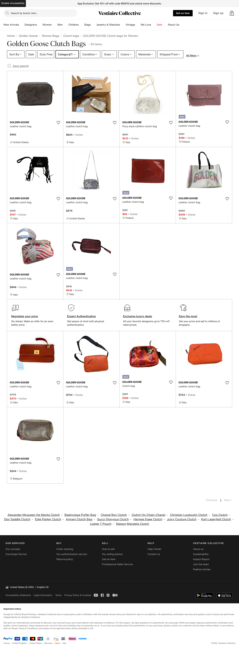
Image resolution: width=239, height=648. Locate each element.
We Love (146, 25)
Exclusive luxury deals (137, 316)
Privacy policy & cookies (77, 595)
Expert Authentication (81, 316)
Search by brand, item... (24, 13)
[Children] (81, 24)
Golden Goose (28, 36)
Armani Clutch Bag (79, 519)
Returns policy (64, 559)
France (6, 643)
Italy (64, 643)
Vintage (130, 25)
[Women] (54, 24)
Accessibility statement (18, 595)
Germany (48, 643)
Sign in (203, 13)
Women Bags (50, 36)
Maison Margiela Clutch (132, 524)
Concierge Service (16, 554)
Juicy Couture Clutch (181, 519)
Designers (30, 25)
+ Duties (78, 134)
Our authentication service (71, 554)
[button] (231, 13)
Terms (58, 595)
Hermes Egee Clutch (147, 519)
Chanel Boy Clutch (114, 515)
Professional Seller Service (117, 564)
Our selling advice (112, 554)
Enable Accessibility (12, 3)
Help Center (154, 549)
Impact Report (201, 559)
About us (198, 549)
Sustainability (201, 554)
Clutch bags (71, 36)
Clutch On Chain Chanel (148, 515)
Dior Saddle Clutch (17, 519)
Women (47, 25)
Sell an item (183, 13)
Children (73, 25)
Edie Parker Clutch (48, 519)
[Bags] (93, 24)
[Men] (65, 24)
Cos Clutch (219, 515)
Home (11, 36)
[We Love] (154, 24)
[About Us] (182, 24)
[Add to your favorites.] (58, 123)
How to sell (108, 549)
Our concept (13, 549)
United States (35, 643)
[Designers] (39, 24)
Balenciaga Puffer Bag (80, 515)
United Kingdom (19, 643)
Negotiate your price (24, 316)
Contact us (153, 554)
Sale (159, 25)
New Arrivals (11, 25)
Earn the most (188, 316)
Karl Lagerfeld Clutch (216, 519)
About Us (173, 25)
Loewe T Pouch (100, 524)
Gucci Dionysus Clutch (113, 519)
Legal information (43, 595)
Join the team (201, 564)
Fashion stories (201, 569)
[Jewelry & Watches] (122, 24)
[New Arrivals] (21, 24)
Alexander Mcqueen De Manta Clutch (34, 515)
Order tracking (64, 549)
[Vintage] (137, 24)
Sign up (218, 13)
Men (60, 25)
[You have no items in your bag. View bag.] (231, 13)
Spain (57, 643)
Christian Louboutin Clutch (189, 515)
